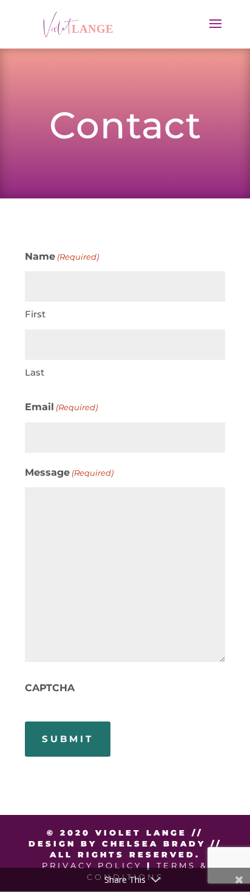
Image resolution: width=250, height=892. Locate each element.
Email (61, 407)
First (35, 314)
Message (69, 472)
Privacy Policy (92, 865)
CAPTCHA (50, 688)
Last (34, 372)
